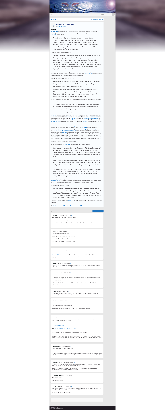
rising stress (85, 121)
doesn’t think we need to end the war (91, 118)
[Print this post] (101, 26)
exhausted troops (88, 73)
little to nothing (97, 126)
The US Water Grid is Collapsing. (70, 322)
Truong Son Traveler (57, 362)
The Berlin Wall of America (96, 19)
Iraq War (75, 205)
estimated (64, 132)
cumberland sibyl (57, 375)
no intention (72, 118)
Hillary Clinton (70, 205)
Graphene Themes (59, 408)
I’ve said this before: (56, 254)
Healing (54, 19)
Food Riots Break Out (59, 325)
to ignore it (93, 122)
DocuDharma (82, 7)
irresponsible (71, 119)
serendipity (55, 263)
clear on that (70, 200)
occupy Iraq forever (55, 121)
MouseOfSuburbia (57, 250)
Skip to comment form (97, 210)
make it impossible (94, 116)
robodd (54, 291)
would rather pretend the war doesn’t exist (71, 122)
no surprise (68, 116)
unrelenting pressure (55, 180)
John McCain (79, 205)
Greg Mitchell (54, 31)
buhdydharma (56, 215)
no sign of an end (75, 126)
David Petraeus (56, 205)
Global (53, 325)
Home (51, 14)
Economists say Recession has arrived (62, 330)
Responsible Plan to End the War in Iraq (65, 129)
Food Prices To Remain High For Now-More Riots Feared (65, 328)
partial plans (84, 127)
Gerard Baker (67, 144)
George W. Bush (63, 205)
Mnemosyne (56, 346)
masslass (55, 231)
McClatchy (53, 115)
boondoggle (84, 129)
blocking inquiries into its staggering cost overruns (64, 130)
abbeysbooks (56, 386)
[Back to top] (162, 407)
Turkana (58, 26)
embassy (94, 129)
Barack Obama (63, 26)
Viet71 (54, 300)
